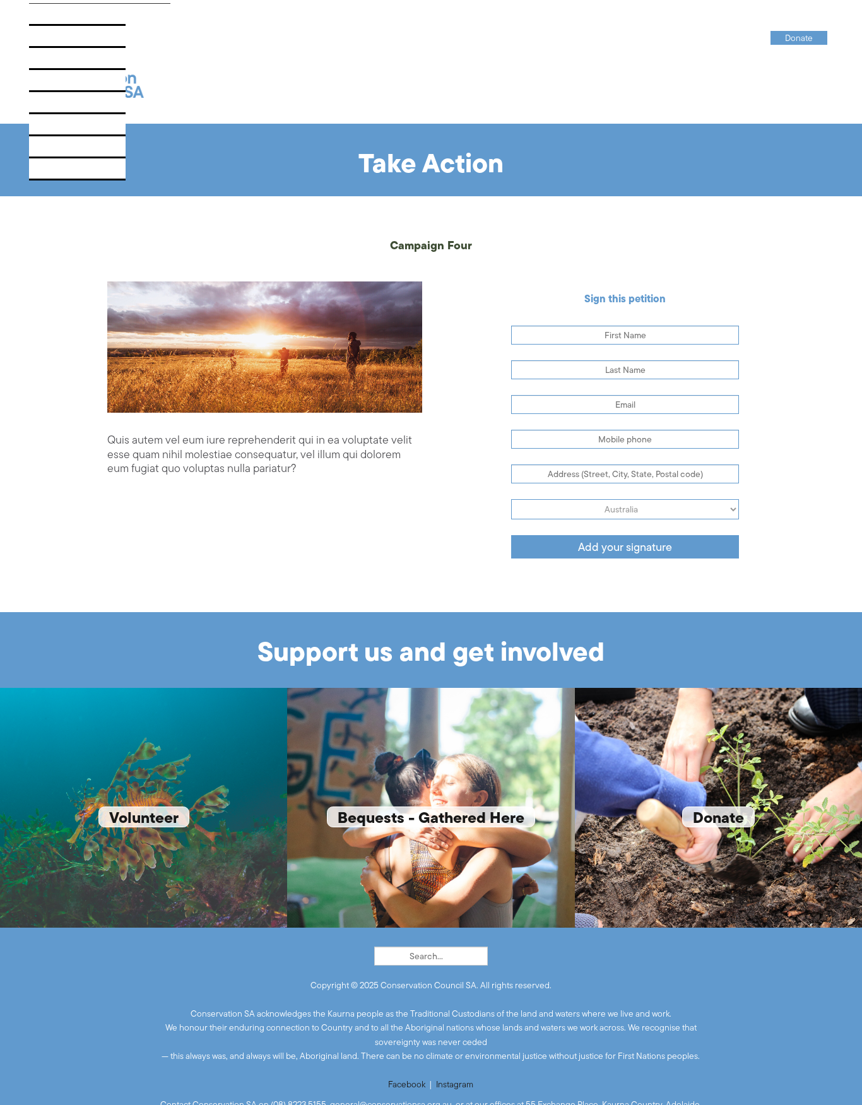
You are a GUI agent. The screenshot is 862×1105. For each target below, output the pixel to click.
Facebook (406, 1084)
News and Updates (80, 62)
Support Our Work (82, 106)
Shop (49, 150)
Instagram (454, 1084)
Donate (54, 172)
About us (58, 18)
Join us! (55, 128)
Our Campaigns (73, 40)
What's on (60, 84)
